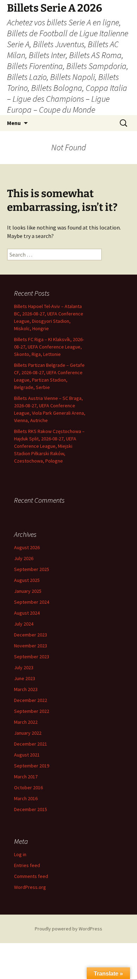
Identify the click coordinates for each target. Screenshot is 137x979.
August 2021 (27, 755)
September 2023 (31, 656)
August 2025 (27, 580)
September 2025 (31, 569)
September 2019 (31, 766)
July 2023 (23, 667)
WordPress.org (30, 887)
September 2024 (31, 602)
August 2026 (27, 547)
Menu (14, 122)
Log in (20, 854)
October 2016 (28, 787)
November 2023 (30, 645)
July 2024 (23, 624)
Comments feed (31, 876)
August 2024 (27, 613)
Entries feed (27, 865)
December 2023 (30, 635)
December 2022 (30, 700)
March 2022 (26, 722)
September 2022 (31, 711)
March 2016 (26, 798)
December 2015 (30, 809)
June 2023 (24, 678)
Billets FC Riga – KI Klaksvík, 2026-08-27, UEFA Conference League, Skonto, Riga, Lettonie (49, 346)
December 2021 (30, 744)
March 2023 (26, 689)
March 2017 (26, 776)
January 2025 (27, 591)
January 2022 (27, 733)
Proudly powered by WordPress (68, 928)
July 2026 (23, 558)
